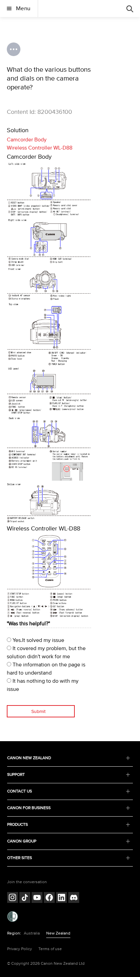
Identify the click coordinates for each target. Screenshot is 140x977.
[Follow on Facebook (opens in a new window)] (49, 898)
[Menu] (130, 8)
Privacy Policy (19, 949)
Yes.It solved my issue (37, 640)
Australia (32, 933)
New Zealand (58, 933)
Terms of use (50, 949)
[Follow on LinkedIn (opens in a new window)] (61, 898)
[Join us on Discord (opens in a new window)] (73, 898)
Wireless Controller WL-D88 (39, 147)
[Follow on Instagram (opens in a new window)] (12, 898)
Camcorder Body (27, 139)
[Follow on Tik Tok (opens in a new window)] (24, 898)
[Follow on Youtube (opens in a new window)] (37, 898)
